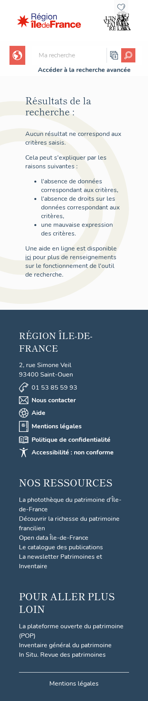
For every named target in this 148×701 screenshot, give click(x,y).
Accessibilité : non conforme (73, 452)
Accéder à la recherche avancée (84, 70)
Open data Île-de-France (53, 537)
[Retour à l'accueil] (49, 20)
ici (28, 257)
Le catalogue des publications (61, 547)
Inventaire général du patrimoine (65, 645)
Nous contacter (54, 400)
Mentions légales (57, 426)
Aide (38, 413)
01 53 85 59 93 (54, 387)
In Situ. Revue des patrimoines (62, 654)
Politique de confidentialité (71, 439)
